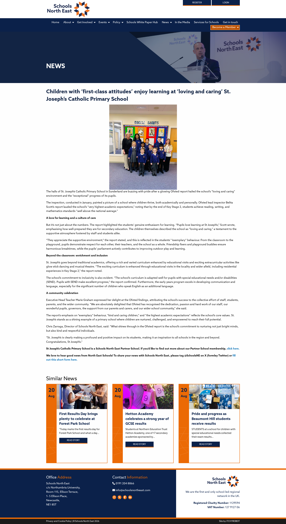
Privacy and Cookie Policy (58, 521)
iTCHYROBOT (233, 521)
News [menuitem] (165, 22)
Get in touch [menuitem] (230, 22)
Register (197, 3)
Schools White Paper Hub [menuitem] (142, 22)
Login (226, 3)
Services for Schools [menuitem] (206, 22)
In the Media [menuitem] (182, 22)
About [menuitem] (67, 22)
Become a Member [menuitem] (224, 27)
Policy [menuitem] (116, 22)
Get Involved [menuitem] (85, 22)
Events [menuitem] (103, 22)
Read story (73, 440)
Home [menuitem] (55, 22)
